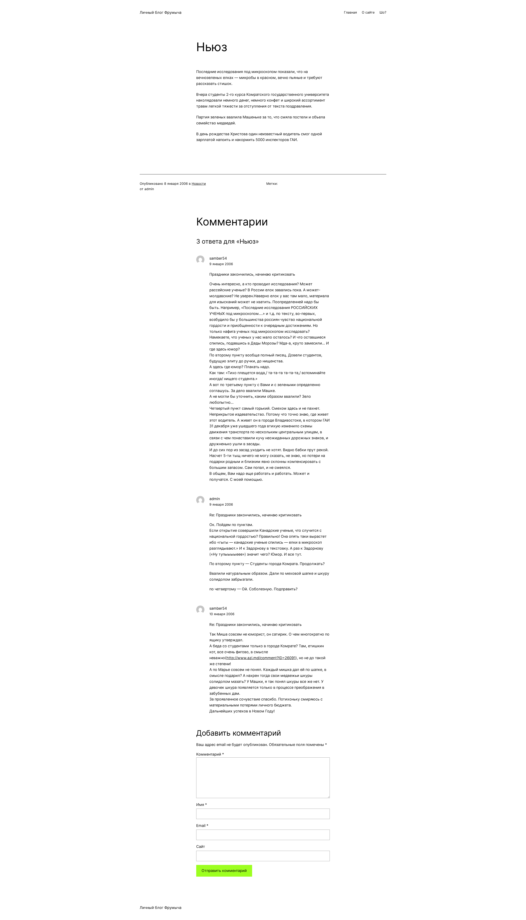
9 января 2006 (221, 264)
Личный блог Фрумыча (160, 12)
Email (202, 825)
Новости (199, 183)
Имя (201, 804)
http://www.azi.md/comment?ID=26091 (260, 658)
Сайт (200, 846)
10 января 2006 (221, 614)
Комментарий (210, 754)
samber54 (218, 258)
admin (214, 499)
